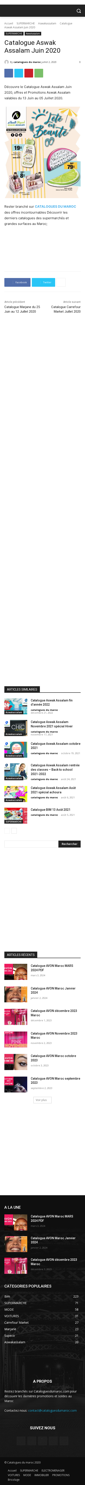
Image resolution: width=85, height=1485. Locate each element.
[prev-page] (7, 831)
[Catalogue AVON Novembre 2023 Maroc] (15, 1040)
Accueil (8, 23)
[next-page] (14, 831)
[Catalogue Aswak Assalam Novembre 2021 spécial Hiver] (15, 728)
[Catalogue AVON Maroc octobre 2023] (15, 1062)
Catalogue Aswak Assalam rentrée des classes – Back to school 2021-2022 (55, 769)
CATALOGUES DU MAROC (55, 206)
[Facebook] (8, 73)
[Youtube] (64, 1441)
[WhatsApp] (38, 73)
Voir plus (41, 1100)
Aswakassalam (47, 23)
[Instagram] (31, 1441)
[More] (61, 282)
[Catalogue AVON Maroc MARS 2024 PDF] (15, 972)
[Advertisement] (42, 250)
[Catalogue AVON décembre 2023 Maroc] (15, 1017)
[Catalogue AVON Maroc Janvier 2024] (15, 994)
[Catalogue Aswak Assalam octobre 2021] (15, 750)
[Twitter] (18, 73)
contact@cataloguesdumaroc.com (52, 1410)
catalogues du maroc (27, 62)
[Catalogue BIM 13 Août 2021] (15, 816)
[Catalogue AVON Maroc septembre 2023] (15, 1085)
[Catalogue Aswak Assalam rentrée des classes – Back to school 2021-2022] (15, 771)
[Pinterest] (28, 73)
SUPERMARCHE (26, 23)
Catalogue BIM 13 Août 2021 (50, 809)
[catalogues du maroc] (7, 62)
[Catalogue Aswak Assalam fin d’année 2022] (15, 706)
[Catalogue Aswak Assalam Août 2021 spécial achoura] (15, 794)
